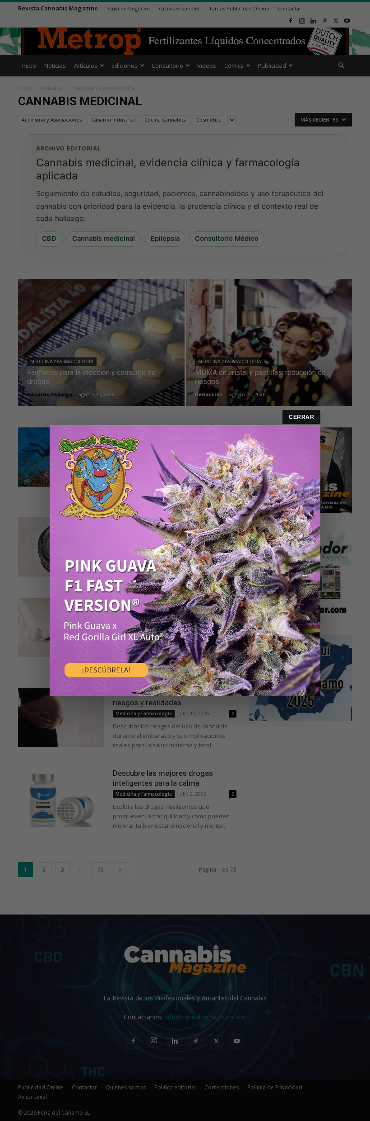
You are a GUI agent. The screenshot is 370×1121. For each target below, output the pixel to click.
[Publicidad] (185, 560)
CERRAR (301, 417)
